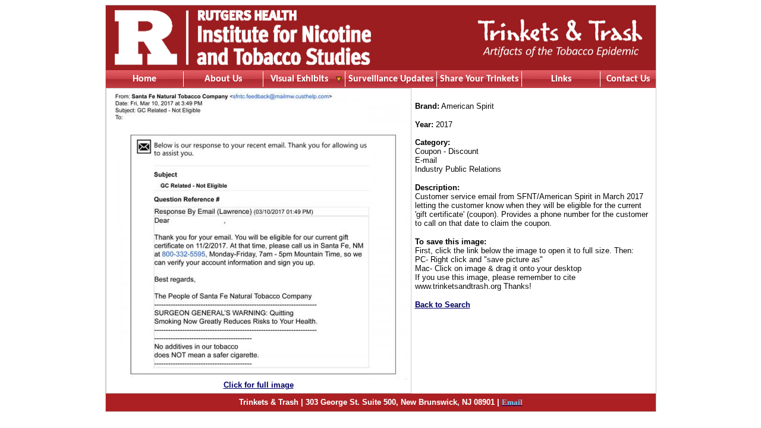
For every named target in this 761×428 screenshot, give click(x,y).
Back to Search (442, 304)
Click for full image (259, 384)
